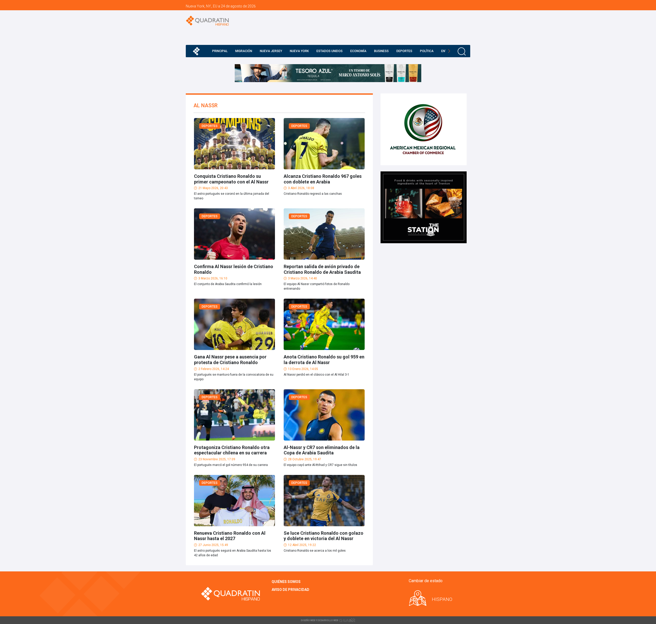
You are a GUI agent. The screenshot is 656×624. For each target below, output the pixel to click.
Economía (358, 51)
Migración (243, 51)
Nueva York (299, 51)
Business (381, 51)
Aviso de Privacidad (290, 590)
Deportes (404, 51)
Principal (220, 51)
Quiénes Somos (286, 582)
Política (427, 51)
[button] (449, 51)
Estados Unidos (329, 51)
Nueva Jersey (271, 51)
